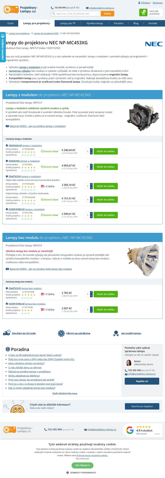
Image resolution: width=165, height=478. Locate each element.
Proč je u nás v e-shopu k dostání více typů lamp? (35, 383)
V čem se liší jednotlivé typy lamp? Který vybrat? (34, 355)
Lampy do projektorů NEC (46, 33)
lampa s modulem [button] (25, 145)
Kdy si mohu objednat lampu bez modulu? (31, 387)
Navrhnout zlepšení (142, 406)
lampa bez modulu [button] (25, 288)
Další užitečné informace (65, 393)
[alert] (82, 459)
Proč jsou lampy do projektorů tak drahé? (31, 379)
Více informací (82, 458)
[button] (82, 472)
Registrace (158, 2)
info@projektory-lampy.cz (101, 7)
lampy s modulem (29, 67)
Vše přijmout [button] (82, 465)
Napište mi (142, 381)
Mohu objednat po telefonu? (24, 375)
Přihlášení (145, 2)
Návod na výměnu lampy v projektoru (29, 371)
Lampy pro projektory (19, 33)
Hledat (107, 13)
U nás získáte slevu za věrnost (24, 367)
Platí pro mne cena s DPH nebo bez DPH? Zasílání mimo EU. (41, 359)
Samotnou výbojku (20, 70)
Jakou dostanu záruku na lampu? (26, 363)
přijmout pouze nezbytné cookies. (92, 455)
